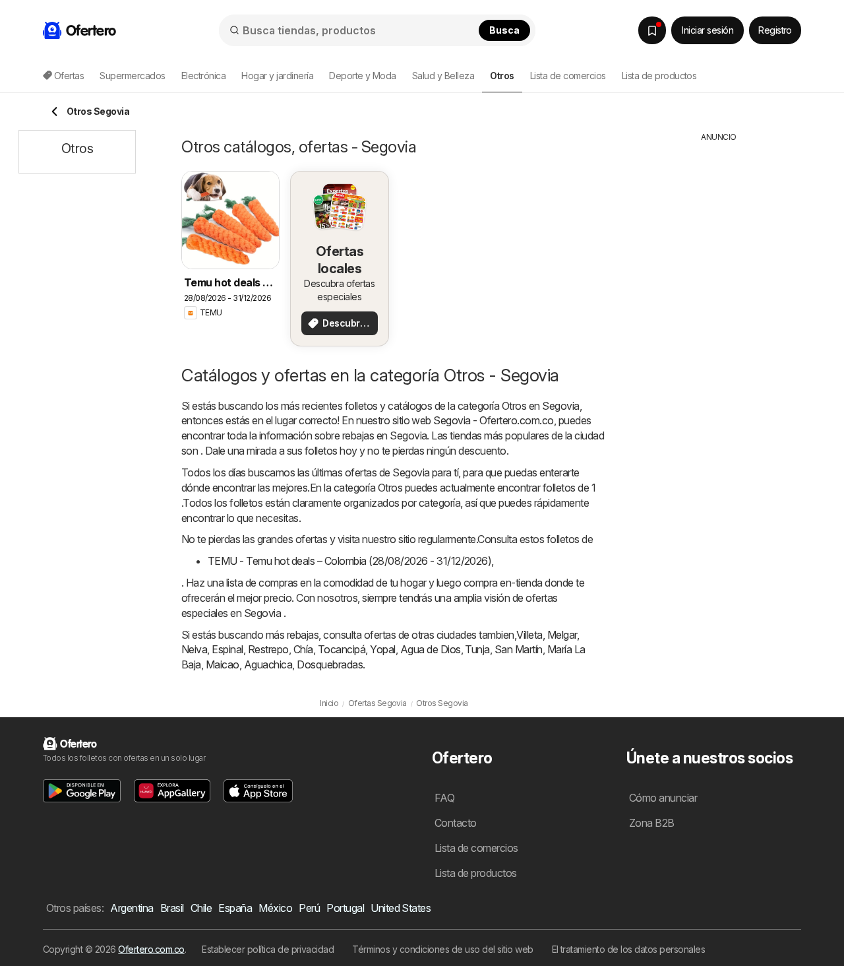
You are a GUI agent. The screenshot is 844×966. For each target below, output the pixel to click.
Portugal (345, 908)
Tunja (477, 649)
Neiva (194, 649)
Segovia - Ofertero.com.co (493, 420)
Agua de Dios (430, 649)
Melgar (562, 634)
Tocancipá (341, 649)
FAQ (444, 797)
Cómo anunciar (663, 797)
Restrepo (268, 649)
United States (401, 908)
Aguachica (268, 664)
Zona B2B (652, 822)
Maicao (222, 664)
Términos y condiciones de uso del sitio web (442, 949)
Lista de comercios (568, 75)
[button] (82, 790)
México (275, 908)
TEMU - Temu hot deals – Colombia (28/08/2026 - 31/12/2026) (349, 560)
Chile (201, 908)
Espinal (227, 649)
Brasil (172, 908)
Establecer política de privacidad (268, 949)
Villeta (529, 634)
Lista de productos (659, 75)
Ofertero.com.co (151, 949)
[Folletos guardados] (652, 30)
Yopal (382, 649)
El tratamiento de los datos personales (629, 949)
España (235, 908)
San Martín (519, 649)
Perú (309, 908)
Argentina (131, 908)
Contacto (456, 822)
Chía (303, 649)
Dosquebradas (330, 664)
